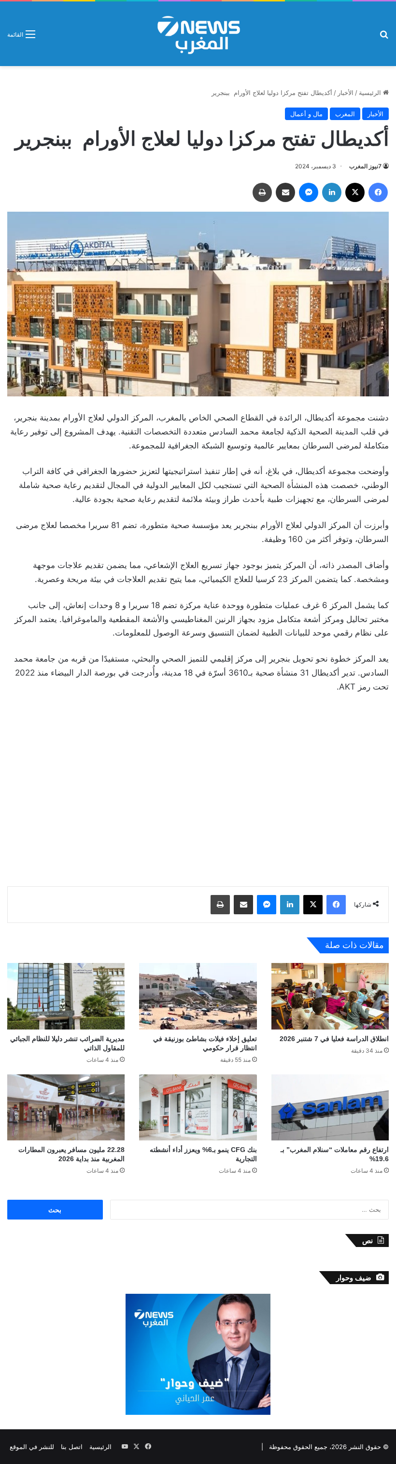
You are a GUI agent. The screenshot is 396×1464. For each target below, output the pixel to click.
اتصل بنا (72, 1446)
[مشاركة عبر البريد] (285, 192)
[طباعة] (262, 192)
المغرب (345, 114)
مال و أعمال (306, 114)
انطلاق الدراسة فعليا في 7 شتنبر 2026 (334, 1039)
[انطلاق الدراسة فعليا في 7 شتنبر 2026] (330, 996)
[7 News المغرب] (198, 33)
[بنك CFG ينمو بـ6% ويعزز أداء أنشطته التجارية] (197, 1107)
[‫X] (355, 192)
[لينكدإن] (331, 192)
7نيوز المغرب (365, 166)
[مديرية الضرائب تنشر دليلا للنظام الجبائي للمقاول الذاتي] (66, 996)
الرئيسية (371, 92)
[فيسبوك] (378, 192)
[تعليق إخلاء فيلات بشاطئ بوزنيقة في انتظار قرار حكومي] (197, 996)
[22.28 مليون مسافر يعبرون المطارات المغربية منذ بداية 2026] (66, 1107)
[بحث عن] (384, 37)
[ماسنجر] (308, 192)
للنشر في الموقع (32, 1446)
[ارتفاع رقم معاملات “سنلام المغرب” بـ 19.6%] (330, 1107)
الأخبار (346, 92)
